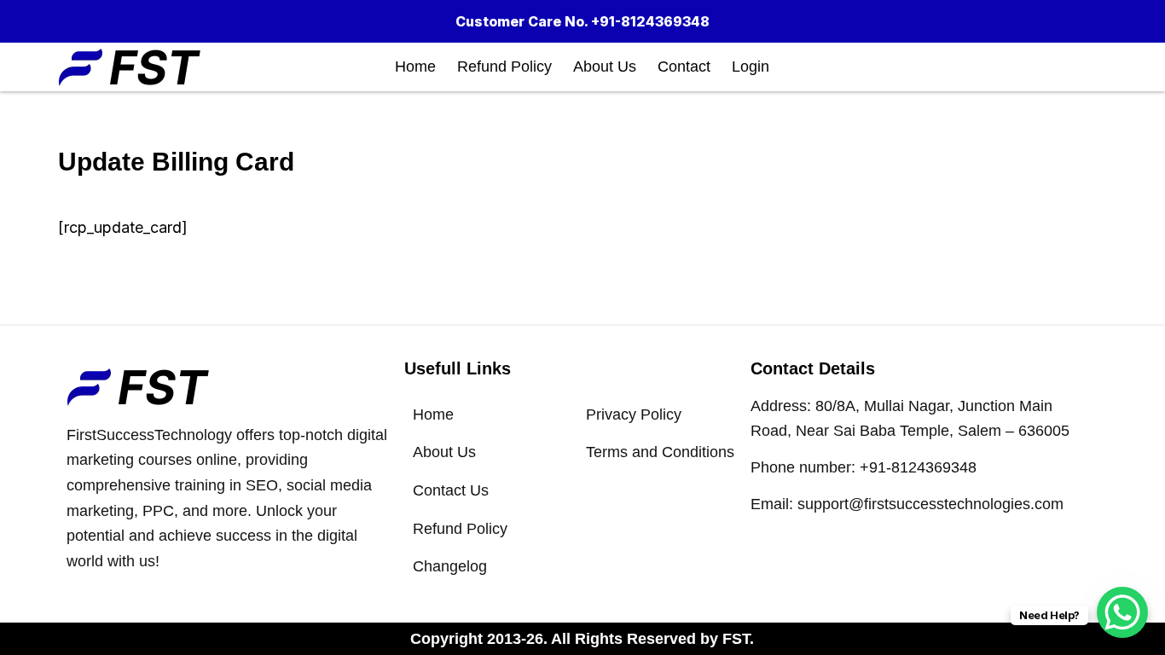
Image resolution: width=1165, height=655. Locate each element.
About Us (604, 66)
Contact (684, 66)
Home (415, 66)
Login (750, 66)
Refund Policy (504, 66)
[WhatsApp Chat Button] (1122, 612)
